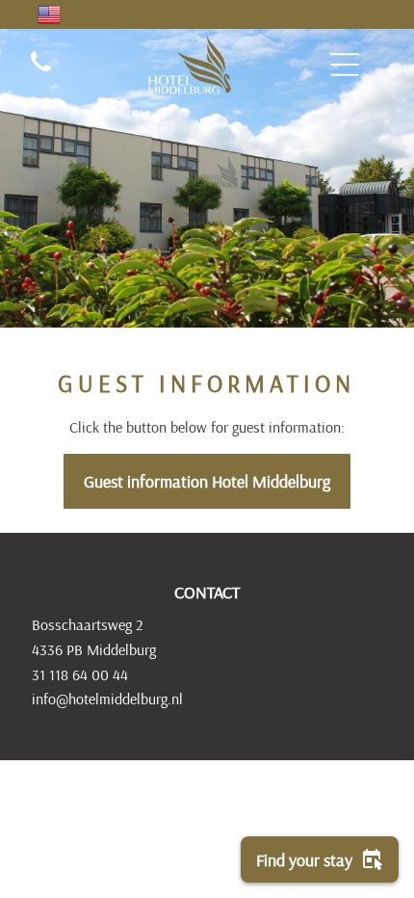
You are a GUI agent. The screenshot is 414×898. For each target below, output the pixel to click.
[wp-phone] (41, 73)
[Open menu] (344, 64)
